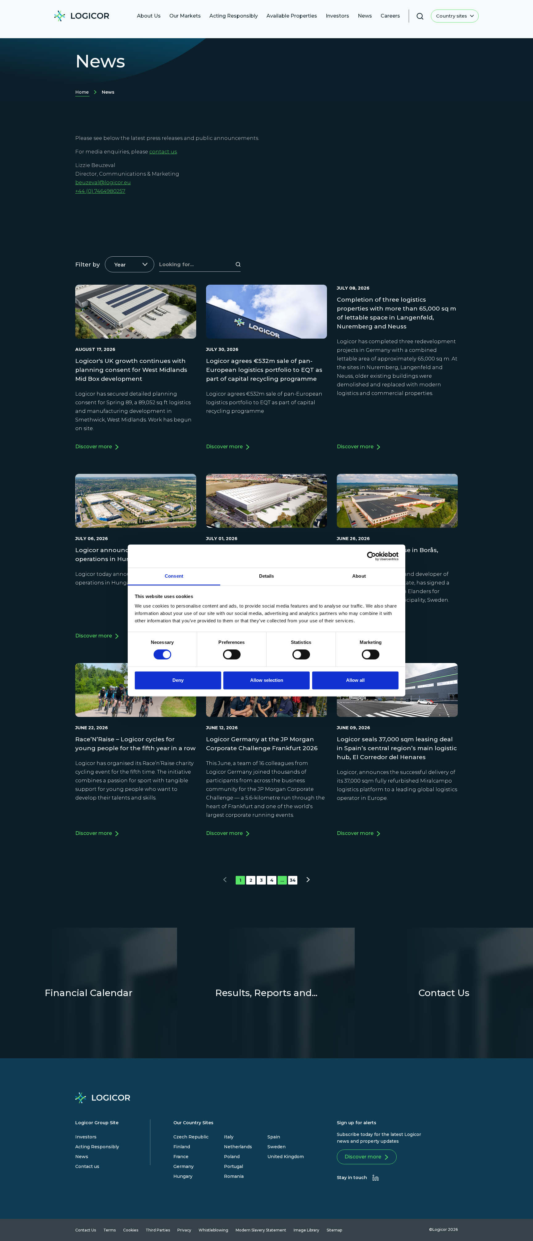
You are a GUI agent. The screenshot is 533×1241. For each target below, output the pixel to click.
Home (82, 92)
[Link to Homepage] (81, 17)
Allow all (355, 680)
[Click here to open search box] (420, 16)
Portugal (233, 1166)
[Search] (239, 264)
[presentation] (376, 1178)
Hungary (182, 1176)
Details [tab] (266, 576)
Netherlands (238, 1146)
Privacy (184, 1230)
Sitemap (334, 1230)
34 (293, 880)
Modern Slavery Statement (261, 1230)
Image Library (306, 1230)
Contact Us (85, 1230)
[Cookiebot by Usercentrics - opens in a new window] (372, 556)
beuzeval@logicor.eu (103, 182)
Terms (109, 1230)
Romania (234, 1176)
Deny (178, 680)
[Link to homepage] (102, 1099)
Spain (273, 1137)
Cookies (130, 1230)
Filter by (87, 264)
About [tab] (359, 576)
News (81, 1156)
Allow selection (266, 680)
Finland (181, 1146)
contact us (163, 152)
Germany (183, 1166)
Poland (232, 1156)
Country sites (452, 16)
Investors (86, 1137)
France (180, 1156)
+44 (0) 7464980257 (100, 191)
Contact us (87, 1166)
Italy (228, 1137)
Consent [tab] (174, 576)
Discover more (363, 1157)
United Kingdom (285, 1156)
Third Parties (158, 1230)
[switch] (232, 655)
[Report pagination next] (304, 880)
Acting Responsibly (97, 1146)
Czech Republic (191, 1137)
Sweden (276, 1146)
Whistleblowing (213, 1230)
